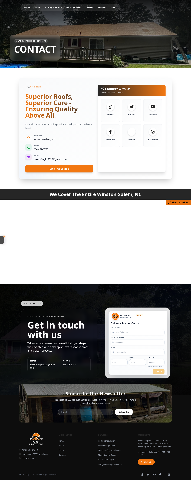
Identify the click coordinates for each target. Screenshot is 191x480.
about (37, 7)
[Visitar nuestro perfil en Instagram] (169, 474)
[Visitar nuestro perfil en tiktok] (142, 474)
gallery (90, 7)
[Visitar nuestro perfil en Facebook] (160, 474)
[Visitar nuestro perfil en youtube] (154, 474)
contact (113, 7)
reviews (101, 7)
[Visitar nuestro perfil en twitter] (148, 474)
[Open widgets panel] (2, 240)
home (27, 7)
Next (157, 371)
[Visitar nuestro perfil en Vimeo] (164, 474)
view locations (180, 202)
